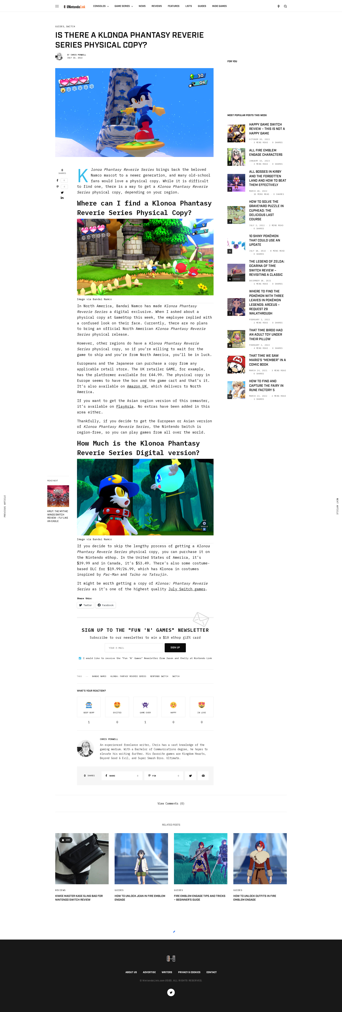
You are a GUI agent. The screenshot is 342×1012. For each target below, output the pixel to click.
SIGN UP (175, 647)
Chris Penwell (78, 55)
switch (175, 676)
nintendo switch (159, 676)
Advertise (149, 972)
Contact (211, 972)
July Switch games (186, 589)
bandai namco (99, 676)
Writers (167, 972)
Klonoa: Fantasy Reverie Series (128, 676)
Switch (70, 26)
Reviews (60, 890)
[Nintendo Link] (74, 6)
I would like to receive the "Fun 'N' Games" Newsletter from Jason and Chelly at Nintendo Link (147, 658)
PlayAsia (125, 406)
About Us (131, 972)
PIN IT (147, 260)
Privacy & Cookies (189, 972)
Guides (59, 26)
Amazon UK (137, 386)
